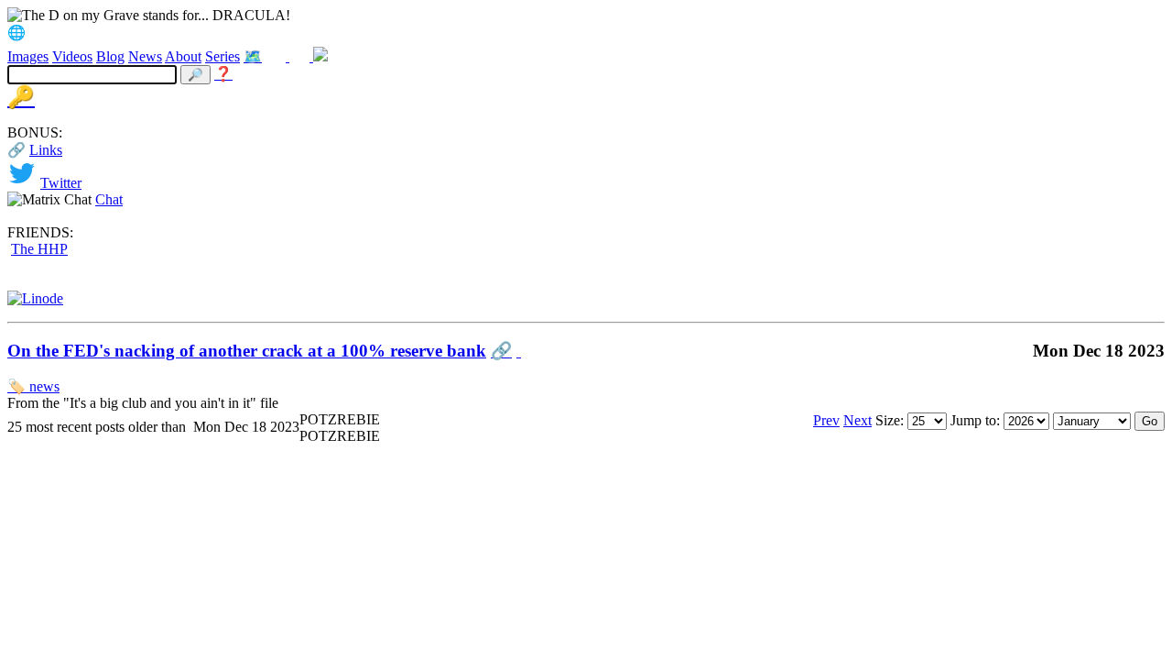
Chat (109, 199)
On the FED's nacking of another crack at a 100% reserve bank (246, 350)
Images (28, 56)
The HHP (39, 249)
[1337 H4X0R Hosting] (35, 298)
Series (222, 56)
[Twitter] (277, 56)
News (145, 56)
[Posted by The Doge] (518, 350)
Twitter (60, 183)
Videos (72, 56)
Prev (826, 420)
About (183, 56)
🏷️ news (33, 386)
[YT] (301, 56)
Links (45, 150)
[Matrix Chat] (320, 56)
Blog (110, 56)
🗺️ (253, 56)
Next (857, 420)
